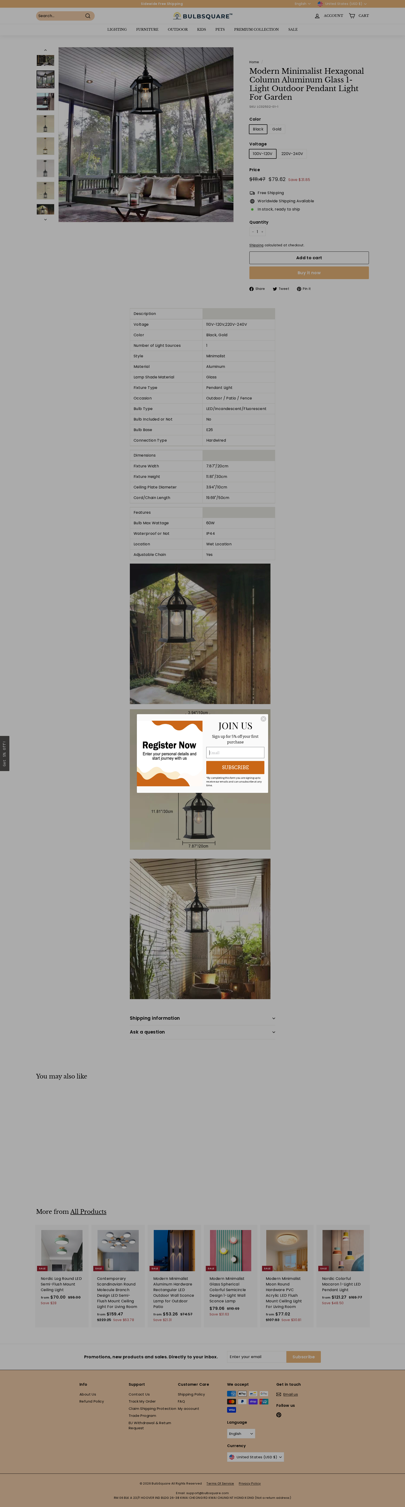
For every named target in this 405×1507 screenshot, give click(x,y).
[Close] (263, 719)
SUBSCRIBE (235, 767)
